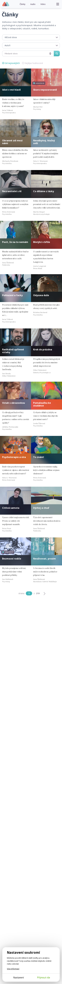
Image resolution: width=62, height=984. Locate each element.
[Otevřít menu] (58, 4)
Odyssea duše (41, 295)
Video (43, 4)
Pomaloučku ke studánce (42, 404)
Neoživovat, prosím (44, 558)
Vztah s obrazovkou (13, 402)
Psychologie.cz (5, 4)
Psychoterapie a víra (14, 457)
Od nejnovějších (12, 63)
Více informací (13, 968)
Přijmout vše (43, 977)
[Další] (44, 593)
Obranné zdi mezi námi (12, 142)
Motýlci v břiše (41, 242)
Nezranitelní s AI (11, 191)
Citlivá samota (10, 507)
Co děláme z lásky (43, 191)
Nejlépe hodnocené (34, 63)
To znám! (38, 457)
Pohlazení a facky (12, 295)
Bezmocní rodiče (11, 558)
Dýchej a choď (41, 507)
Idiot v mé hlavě (11, 89)
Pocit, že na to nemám (15, 242)
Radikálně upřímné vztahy (13, 351)
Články (23, 4)
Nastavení (18, 977)
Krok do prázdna (42, 349)
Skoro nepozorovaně (45, 89)
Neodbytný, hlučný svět (44, 142)
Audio (32, 4)
